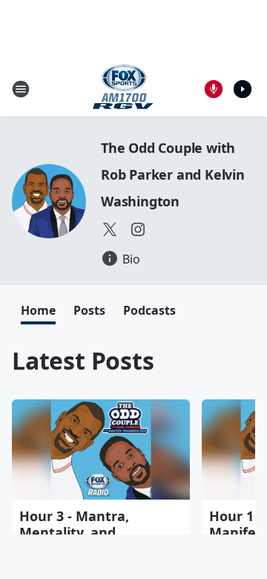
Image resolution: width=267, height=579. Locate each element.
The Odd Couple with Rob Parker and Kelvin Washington (173, 174)
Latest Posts (83, 360)
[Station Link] (123, 89)
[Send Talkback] (213, 89)
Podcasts (149, 310)
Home (38, 310)
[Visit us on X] (110, 229)
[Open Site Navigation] (21, 89)
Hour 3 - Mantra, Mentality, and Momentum (74, 532)
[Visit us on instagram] (138, 229)
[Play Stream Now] (242, 89)
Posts (89, 310)
